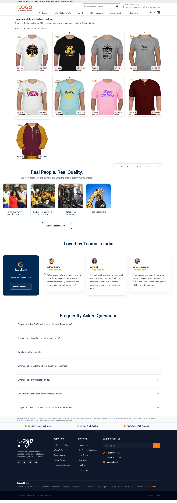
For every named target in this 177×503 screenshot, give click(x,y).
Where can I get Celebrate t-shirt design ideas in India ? (43, 365)
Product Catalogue (89, 450)
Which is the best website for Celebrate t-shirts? (40, 393)
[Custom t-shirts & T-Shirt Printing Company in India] (24, 7)
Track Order (83, 465)
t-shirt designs (96, 13)
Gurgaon (112, 486)
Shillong (96, 486)
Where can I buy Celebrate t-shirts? (34, 379)
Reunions (133, 13)
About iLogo (84, 445)
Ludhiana (139, 486)
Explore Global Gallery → (57, 225)
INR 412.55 (118, 68)
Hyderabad (55, 486)
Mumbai (20, 486)
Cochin (131, 486)
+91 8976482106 (153, 7)
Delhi (84, 486)
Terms (158, 495)
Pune (90, 486)
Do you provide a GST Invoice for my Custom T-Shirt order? (45, 324)
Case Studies (59, 455)
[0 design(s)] (158, 13)
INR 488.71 (156, 112)
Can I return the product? (29, 352)
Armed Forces (59, 460)
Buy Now (20, 68)
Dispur (104, 486)
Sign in (152, 13)
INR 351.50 (156, 68)
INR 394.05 (43, 112)
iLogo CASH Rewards (62, 465)
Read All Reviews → (21, 286)
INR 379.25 (81, 112)
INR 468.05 (43, 68)
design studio (116, 13)
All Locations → (151, 486)
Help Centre (83, 455)
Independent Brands (62, 445)
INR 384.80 (118, 112)
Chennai (38, 486)
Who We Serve (59, 450)
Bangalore (29, 486)
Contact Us (83, 470)
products (42, 13)
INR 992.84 (43, 156)
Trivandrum (122, 486)
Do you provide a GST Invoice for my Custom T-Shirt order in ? (46, 407)
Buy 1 (80, 13)
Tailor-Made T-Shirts (62, 13)
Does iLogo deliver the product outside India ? (39, 338)
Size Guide (83, 460)
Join (156, 445)
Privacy (150, 495)
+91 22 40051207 (133, 7)
